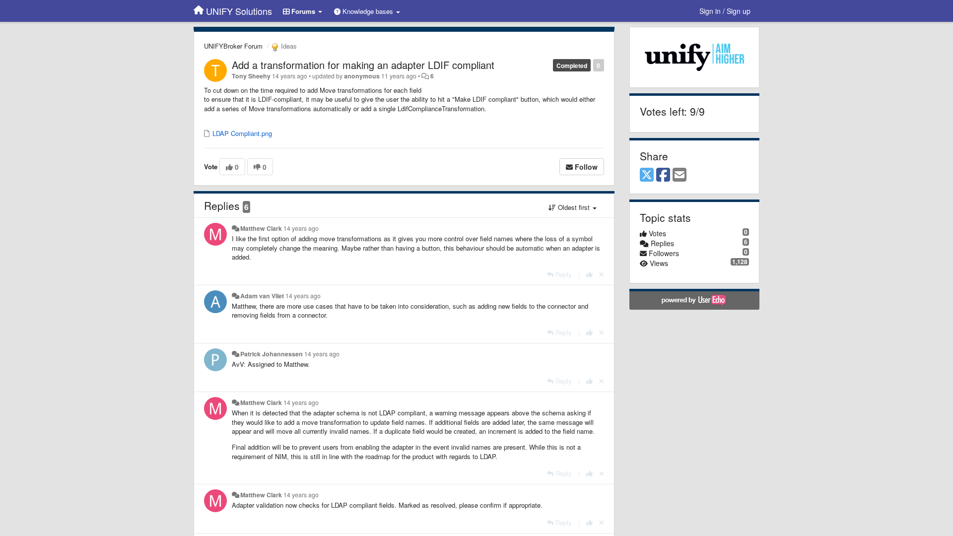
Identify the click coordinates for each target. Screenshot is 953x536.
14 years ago (301, 228)
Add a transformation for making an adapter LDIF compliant (363, 65)
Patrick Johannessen (271, 353)
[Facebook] (663, 175)
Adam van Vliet (262, 295)
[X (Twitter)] (647, 175)
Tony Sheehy (251, 75)
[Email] (679, 175)
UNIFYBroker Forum (233, 46)
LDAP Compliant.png (241, 133)
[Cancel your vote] (601, 274)
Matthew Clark (261, 228)
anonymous (362, 75)
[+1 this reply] (589, 274)
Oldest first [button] (574, 207)
